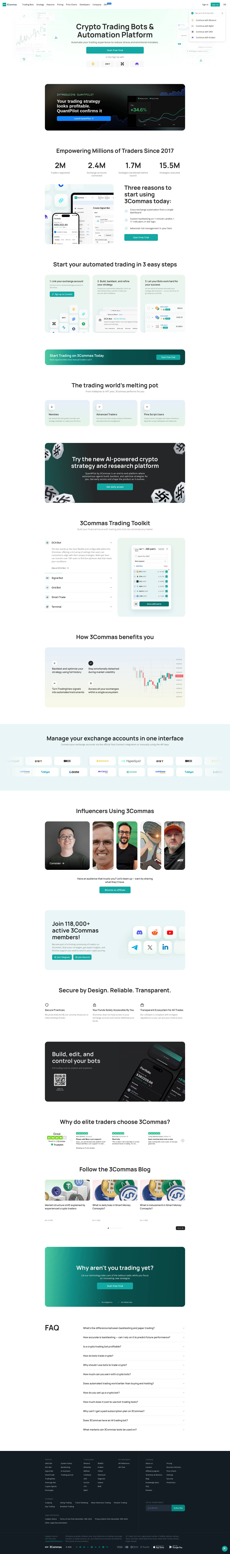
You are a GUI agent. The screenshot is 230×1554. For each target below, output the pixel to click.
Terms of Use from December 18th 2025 (76, 1519)
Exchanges (49, 1490)
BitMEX (100, 1463)
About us (149, 1463)
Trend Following (81, 1503)
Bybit (86, 1490)
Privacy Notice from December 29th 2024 (111, 1519)
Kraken (100, 1467)
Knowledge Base (152, 1482)
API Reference (123, 1463)
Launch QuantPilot (82, 118)
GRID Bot (48, 1463)
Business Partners (174, 1467)
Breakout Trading (67, 1506)
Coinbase (87, 1475)
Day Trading (50, 1506)
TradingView (50, 1479)
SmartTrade (50, 1475)
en (225, 4)
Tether (100, 1471)
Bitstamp (87, 1467)
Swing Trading (66, 1503)
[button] (225, 1549)
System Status (66, 1463)
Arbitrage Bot (50, 1482)
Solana (100, 1482)
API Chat (121, 1467)
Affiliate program (152, 1471)
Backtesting (65, 1467)
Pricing (169, 1463)
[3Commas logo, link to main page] (10, 4)
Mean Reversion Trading (101, 1503)
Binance (87, 1463)
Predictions (171, 1482)
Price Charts (171, 1471)
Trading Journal (67, 1475)
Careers (149, 1467)
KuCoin (86, 1482)
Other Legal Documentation (56, 1523)
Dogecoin (101, 1479)
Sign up (215, 4)
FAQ (147, 1486)
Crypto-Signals (51, 1486)
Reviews (149, 1490)
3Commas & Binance (154, 1475)
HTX (85, 1486)
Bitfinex (87, 1471)
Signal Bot (49, 1471)
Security (170, 1479)
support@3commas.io (54, 1541)
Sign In (205, 4)
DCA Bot (48, 1467)
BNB (99, 1486)
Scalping (48, 1503)
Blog (147, 1479)
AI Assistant (65, 1471)
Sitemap (170, 1475)
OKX (85, 1479)
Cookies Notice (51, 1519)
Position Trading (120, 1503)
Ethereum (102, 1475)
